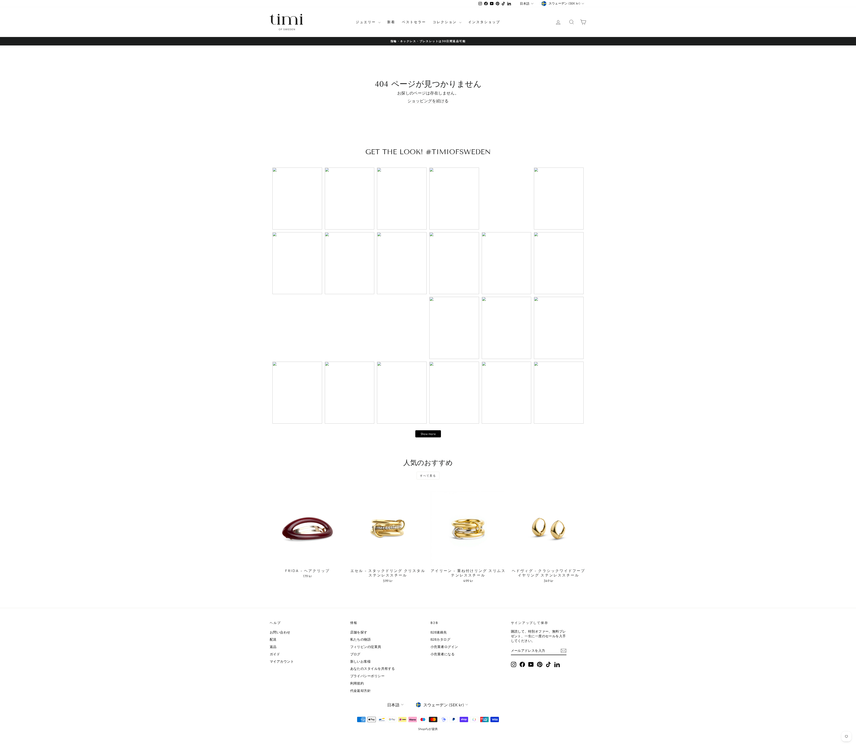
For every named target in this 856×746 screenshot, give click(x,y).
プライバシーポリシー (367, 676)
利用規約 (357, 683)
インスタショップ (484, 22)
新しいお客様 (360, 661)
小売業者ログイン (444, 647)
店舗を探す (358, 632)
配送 (273, 639)
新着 (391, 22)
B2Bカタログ (440, 639)
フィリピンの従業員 (365, 647)
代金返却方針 (360, 691)
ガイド (275, 654)
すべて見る (428, 475)
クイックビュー (307, 561)
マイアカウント (282, 661)
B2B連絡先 (438, 632)
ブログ (355, 654)
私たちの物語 (360, 639)
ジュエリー (366, 22)
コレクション (445, 22)
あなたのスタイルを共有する (372, 668)
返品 (273, 647)
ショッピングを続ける (428, 100)
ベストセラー (414, 22)
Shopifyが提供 (428, 729)
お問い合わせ (280, 632)
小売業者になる (442, 654)
